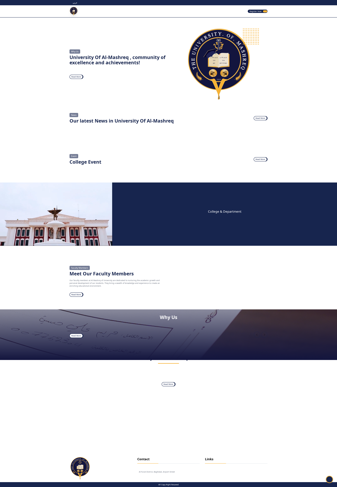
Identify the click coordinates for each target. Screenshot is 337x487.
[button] (329, 479)
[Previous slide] (257, 335)
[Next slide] (264, 335)
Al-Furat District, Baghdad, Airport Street (157, 472)
